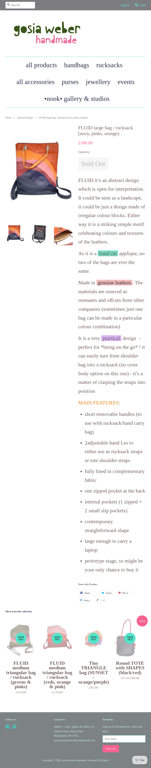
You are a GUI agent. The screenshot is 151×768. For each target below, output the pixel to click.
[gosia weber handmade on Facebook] (8, 727)
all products (41, 65)
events (126, 82)
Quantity (84, 152)
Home (8, 117)
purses (70, 82)
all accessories (35, 82)
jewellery (98, 82)
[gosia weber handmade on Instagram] (14, 727)
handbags (76, 65)
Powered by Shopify (98, 760)
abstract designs (25, 117)
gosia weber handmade (74, 760)
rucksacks (109, 65)
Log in (125, 5)
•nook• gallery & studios (77, 98)
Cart (142, 5)
